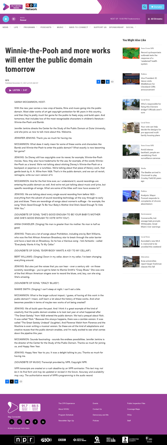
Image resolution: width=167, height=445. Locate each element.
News (5, 27)
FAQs (129, 415)
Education (145, 257)
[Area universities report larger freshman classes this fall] (131, 261)
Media (143, 168)
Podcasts (46, 27)
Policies (96, 421)
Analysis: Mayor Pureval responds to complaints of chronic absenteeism (151, 199)
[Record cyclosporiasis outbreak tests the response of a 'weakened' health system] (131, 53)
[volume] (13, 19)
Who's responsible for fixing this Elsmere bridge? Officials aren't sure (151, 108)
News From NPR (147, 48)
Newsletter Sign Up (66, 421)
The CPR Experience (66, 403)
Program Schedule (65, 415)
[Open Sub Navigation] (10, 27)
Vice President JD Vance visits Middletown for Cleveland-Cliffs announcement (149, 84)
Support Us (100, 27)
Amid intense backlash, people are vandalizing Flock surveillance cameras (150, 154)
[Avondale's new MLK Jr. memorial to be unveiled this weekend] (131, 241)
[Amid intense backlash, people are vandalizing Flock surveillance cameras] (131, 150)
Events (95, 403)
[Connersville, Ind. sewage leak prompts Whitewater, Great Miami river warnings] (131, 218)
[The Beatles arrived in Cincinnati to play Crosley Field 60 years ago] (131, 173)
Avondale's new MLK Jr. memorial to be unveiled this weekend (151, 243)
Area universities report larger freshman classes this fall (151, 263)
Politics (144, 74)
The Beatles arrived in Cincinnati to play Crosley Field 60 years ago (151, 176)
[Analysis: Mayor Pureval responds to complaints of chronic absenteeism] (131, 196)
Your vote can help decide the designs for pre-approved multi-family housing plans (151, 131)
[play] (6, 19)
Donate (158, 6)
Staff (129, 421)
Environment (146, 214)
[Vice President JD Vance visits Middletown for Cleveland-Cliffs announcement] (131, 78)
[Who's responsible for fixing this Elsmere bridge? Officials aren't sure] (131, 104)
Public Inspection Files (136, 403)
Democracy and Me (100, 415)
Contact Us (97, 409)
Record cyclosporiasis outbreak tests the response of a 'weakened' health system (151, 58)
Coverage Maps (133, 409)
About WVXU (63, 409)
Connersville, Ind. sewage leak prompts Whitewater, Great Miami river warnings (150, 222)
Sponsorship (116, 27)
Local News (145, 100)
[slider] (17, 18)
